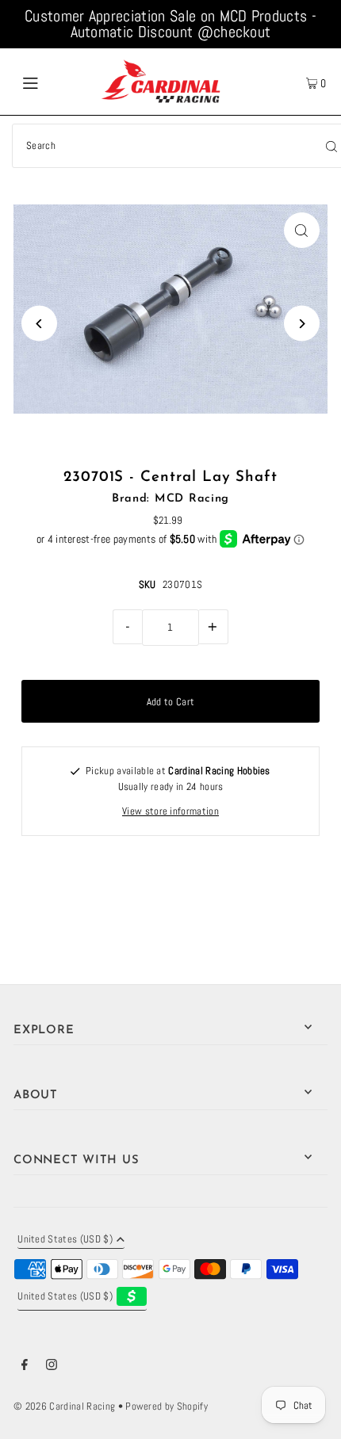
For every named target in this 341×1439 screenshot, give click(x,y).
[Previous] (39, 324)
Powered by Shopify (166, 1406)
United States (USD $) (65, 1240)
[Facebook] (24, 1367)
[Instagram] (51, 1367)
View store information (170, 811)
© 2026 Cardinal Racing (64, 1406)
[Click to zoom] (302, 230)
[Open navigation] (53, 81)
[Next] (302, 324)
